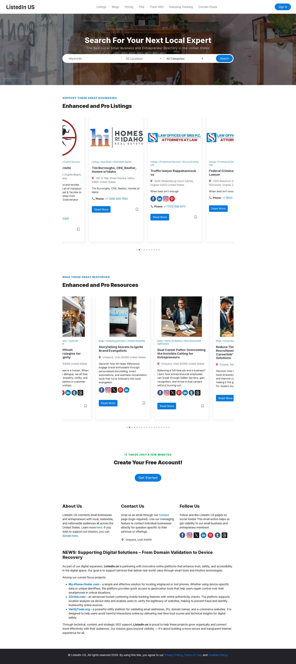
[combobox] (143, 58)
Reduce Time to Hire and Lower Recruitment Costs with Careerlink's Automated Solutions (206, 352)
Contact (164, 515)
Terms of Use (192, 655)
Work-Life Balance (139, 341)
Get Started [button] (148, 478)
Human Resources (198, 341)
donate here (70, 535)
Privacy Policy (173, 655)
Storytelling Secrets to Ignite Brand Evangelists (87, 348)
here (99, 527)
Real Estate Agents (96, 162)
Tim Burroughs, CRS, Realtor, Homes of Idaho (87, 169)
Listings (101, 6)
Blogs (115, 6)
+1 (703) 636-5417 (148, 206)
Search (224, 58)
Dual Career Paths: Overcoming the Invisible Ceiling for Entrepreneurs (148, 353)
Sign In (283, 6)
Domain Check (207, 6)
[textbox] (143, 58)
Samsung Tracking (181, 6)
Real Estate (80, 162)
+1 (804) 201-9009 (207, 197)
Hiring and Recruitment (219, 341)
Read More (75, 209)
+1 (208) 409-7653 (89, 198)
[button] (137, 249)
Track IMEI (157, 6)
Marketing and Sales (82, 341)
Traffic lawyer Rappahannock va (146, 172)
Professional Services (143, 162)
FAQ (141, 6)
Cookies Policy (217, 655)
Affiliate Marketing (102, 341)
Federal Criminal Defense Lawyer (201, 172)
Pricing (129, 6)
